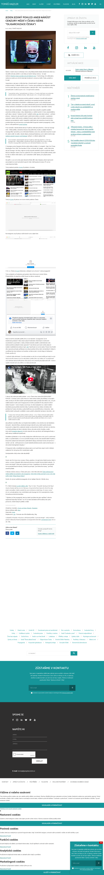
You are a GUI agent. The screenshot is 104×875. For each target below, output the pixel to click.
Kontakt (5, 782)
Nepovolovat (3, 836)
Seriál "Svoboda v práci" (68, 633)
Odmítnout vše (4, 809)
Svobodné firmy (89, 630)
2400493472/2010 (46, 520)
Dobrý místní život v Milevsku (84, 69)
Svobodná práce (38, 633)
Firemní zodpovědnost (85, 633)
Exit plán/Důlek (64, 642)
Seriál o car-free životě (38, 636)
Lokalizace (52, 636)
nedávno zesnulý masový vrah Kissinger (16, 136)
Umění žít (31, 630)
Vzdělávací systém (24, 633)
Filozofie (66, 4)
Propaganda (21, 642)
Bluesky (29, 508)
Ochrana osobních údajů (81, 39)
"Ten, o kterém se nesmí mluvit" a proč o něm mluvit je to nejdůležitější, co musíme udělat (83, 107)
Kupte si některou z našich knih (46, 534)
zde (37, 114)
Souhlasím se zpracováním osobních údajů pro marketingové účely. (78, 38)
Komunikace (77, 630)
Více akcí (72, 78)
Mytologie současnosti (89, 636)
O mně (48, 4)
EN (100, 4)
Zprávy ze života (22, 508)
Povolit (9, 836)
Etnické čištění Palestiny (62, 639)
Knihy (34, 4)
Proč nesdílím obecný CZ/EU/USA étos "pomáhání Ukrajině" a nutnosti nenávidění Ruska (83, 143)
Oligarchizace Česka (46, 639)
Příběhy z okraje (63, 636)
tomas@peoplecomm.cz (26, 771)
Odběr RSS (75, 55)
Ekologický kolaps (50, 642)
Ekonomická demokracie (79, 642)
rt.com (20, 167)
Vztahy (12, 630)
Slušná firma (24, 636)
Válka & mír (92, 639)
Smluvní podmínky (59, 782)
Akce (27, 4)
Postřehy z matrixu (52, 633)
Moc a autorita (65, 630)
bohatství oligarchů (17, 431)
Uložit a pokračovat (52, 872)
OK (92, 33)
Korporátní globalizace (35, 642)
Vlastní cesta (21, 630)
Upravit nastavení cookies (14, 809)
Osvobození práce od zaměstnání (47, 630)
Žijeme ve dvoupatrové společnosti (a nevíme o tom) (82, 97)
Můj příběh (57, 4)
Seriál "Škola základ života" (28, 639)
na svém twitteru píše (22, 486)
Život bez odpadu (12, 636)
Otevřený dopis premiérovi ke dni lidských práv (23, 76)
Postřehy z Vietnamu (79, 639)
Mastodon (34, 508)
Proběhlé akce (90, 78)
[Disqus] (31, 559)
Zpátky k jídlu (75, 636)
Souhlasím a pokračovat (52, 805)
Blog (73, 4)
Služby (41, 4)
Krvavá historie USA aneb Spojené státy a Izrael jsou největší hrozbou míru (82, 118)
